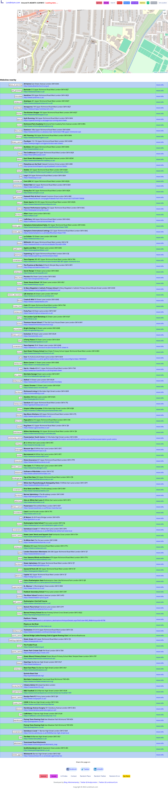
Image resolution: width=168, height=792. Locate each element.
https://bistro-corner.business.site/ (36, 365)
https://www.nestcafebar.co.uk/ (35, 739)
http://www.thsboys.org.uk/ (34, 284)
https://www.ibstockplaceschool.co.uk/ (38, 609)
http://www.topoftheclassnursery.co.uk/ (38, 479)
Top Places (126, 776)
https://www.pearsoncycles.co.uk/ (36, 210)
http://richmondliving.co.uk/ (34, 393)
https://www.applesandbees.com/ (36, 250)
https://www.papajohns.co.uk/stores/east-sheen (41, 422)
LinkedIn (99, 769)
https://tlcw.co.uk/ (30, 319)
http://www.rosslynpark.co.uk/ (35, 698)
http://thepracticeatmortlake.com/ (36, 267)
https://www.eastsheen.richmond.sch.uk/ (39, 353)
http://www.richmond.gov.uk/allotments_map (40, 744)
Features (127, 3)
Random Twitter (100, 776)
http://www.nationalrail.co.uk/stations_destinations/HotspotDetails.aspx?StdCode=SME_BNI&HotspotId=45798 (64, 620)
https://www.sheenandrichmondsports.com (40, 204)
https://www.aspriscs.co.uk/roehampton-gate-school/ (43, 525)
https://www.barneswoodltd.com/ (36, 456)
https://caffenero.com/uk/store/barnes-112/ (40, 716)
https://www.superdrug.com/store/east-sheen (41, 256)
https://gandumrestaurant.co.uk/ (36, 405)
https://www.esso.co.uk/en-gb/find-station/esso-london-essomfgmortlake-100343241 (55, 359)
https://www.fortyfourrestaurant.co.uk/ (38, 313)
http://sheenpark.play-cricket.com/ (36, 653)
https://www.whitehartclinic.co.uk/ (36, 485)
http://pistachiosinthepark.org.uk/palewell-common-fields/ (45, 166)
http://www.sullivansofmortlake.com (37, 473)
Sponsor (99, 3)
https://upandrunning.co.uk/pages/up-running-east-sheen (45, 120)
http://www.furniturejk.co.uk (34, 445)
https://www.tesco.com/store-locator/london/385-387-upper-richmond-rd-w (52, 261)
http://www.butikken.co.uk (33, 149)
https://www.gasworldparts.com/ (36, 571)
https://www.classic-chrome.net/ (36, 388)
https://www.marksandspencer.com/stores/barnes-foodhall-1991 (48, 693)
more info (160, 85)
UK (148, 3)
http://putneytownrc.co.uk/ (34, 721)
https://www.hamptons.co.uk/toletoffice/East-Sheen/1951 (45, 233)
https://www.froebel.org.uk (34, 647)
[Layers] (165, 13)
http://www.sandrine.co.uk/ (34, 97)
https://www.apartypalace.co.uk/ (36, 342)
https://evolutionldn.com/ (33, 336)
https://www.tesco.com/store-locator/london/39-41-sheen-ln (46, 347)
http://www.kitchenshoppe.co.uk (36, 115)
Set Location (163, 3)
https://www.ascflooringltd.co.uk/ (36, 137)
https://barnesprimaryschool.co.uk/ (37, 615)
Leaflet (155, 72)
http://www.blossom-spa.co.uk (35, 451)
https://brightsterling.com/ (34, 330)
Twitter (86, 769)
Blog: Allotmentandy (71, 782)
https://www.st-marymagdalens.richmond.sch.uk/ (42, 290)
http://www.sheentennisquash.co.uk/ (37, 537)
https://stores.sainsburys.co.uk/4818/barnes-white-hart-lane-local (48, 531)
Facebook (73, 769)
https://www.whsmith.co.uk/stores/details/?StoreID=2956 (45, 244)
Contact (74, 776)
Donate (106, 3)
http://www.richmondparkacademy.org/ (38, 126)
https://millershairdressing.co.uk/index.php (40, 433)
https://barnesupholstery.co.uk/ (35, 496)
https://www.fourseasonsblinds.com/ (37, 559)
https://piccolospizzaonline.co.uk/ (36, 279)
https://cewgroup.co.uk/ (33, 577)
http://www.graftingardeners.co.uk (37, 750)
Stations (142, 3)
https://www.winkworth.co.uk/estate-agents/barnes (43, 756)
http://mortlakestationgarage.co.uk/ (37, 376)
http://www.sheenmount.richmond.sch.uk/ (39, 658)
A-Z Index (64, 776)
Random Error (114, 776)
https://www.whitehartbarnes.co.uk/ (37, 542)
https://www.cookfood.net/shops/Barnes (39, 704)
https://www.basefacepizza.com (35, 670)
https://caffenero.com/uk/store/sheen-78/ (39, 221)
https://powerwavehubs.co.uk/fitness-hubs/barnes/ (43, 508)
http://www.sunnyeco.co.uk (34, 193)
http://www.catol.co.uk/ (32, 514)
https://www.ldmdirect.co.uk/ (34, 554)
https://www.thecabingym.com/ (35, 468)
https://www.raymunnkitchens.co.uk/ (37, 416)
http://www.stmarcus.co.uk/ (34, 588)
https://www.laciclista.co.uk (34, 239)
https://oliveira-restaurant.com (35, 548)
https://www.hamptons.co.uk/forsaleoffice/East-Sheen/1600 (46, 227)
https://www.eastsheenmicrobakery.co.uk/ (39, 160)
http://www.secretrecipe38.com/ (36, 273)
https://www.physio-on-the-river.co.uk (37, 626)
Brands (119, 3)
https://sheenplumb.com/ (33, 641)
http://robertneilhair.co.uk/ (33, 187)
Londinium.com (13, 2)
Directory (154, 3)
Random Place (85, 776)
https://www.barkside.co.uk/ (34, 92)
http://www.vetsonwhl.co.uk (34, 502)
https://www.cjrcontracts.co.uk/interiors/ (39, 296)
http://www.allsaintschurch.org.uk (36, 86)
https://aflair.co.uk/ (31, 216)
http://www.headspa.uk (32, 664)
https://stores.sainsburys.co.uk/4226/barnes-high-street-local (46, 733)
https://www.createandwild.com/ (36, 302)
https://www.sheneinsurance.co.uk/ (37, 462)
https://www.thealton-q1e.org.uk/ (36, 597)
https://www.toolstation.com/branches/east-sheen (42, 632)
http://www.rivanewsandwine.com (36, 491)
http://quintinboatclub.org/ (34, 676)
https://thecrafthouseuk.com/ (35, 155)
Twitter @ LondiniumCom (108, 782)
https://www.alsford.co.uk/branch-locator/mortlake (43, 382)
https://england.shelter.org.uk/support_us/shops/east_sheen (46, 172)
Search (113, 3)
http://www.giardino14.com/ (34, 399)
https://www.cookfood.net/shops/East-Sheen (40, 307)
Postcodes (134, 3)
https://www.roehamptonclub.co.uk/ (37, 603)
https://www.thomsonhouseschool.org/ (38, 324)
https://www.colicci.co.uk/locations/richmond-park (42, 582)
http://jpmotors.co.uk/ (32, 519)
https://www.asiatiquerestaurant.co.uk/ (38, 103)
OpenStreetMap (163, 72)
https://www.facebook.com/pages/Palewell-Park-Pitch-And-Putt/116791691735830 (54, 198)
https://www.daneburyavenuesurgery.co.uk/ (40, 710)
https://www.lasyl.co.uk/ (32, 178)
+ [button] (19, 12)
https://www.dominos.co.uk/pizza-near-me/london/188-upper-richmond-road (52, 132)
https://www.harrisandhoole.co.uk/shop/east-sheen (43, 370)
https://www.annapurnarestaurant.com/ (38, 109)
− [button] (19, 15)
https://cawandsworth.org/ (34, 687)
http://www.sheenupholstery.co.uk (36, 565)
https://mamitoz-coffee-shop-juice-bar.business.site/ (43, 410)
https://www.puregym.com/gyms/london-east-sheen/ (43, 143)
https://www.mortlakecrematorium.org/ (38, 681)
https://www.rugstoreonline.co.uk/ (36, 428)
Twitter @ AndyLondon (88, 782)
